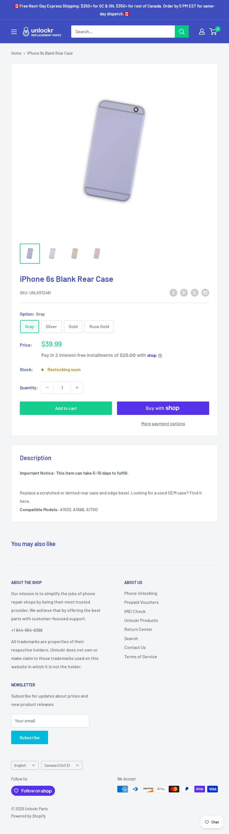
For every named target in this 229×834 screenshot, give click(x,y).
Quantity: (29, 387)
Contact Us (135, 647)
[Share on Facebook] (173, 292)
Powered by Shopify (28, 816)
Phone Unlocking (140, 593)
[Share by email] (205, 292)
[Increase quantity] (77, 387)
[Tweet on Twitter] (195, 292)
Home (16, 53)
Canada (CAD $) (57, 765)
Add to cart (66, 408)
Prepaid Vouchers (141, 602)
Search (131, 638)
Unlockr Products (141, 620)
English (20, 765)
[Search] (182, 31)
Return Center (138, 629)
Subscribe (30, 737)
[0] (213, 31)
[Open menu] (14, 32)
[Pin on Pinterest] (184, 292)
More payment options (163, 423)
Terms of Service (140, 656)
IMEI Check (134, 611)
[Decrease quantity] (47, 387)
